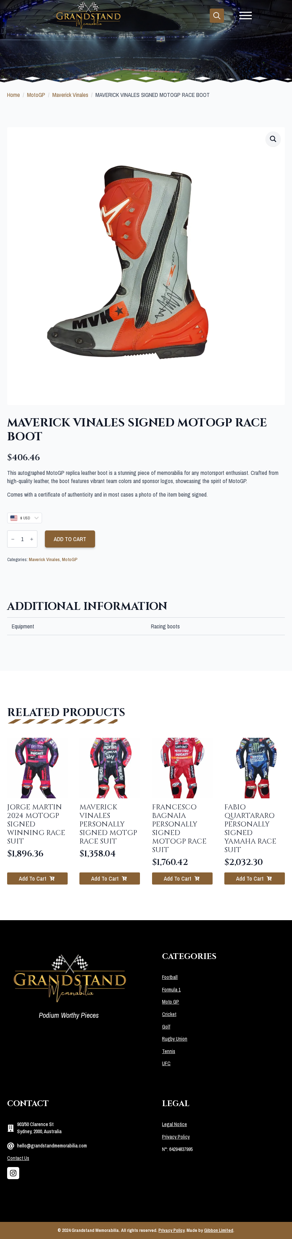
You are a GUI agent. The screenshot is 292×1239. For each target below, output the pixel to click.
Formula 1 (171, 989)
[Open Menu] (245, 15)
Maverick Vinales (70, 95)
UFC (166, 1063)
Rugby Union (174, 1039)
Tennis (168, 1051)
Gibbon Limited (218, 1230)
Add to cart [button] (32, 878)
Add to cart (70, 539)
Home (13, 95)
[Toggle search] (217, 16)
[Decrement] (13, 539)
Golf (166, 1026)
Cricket (169, 1014)
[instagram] (13, 1173)
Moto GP (170, 1002)
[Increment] (32, 539)
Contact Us (18, 1158)
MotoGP (36, 95)
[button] (273, 138)
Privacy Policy (176, 1137)
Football (170, 977)
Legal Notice (174, 1124)
